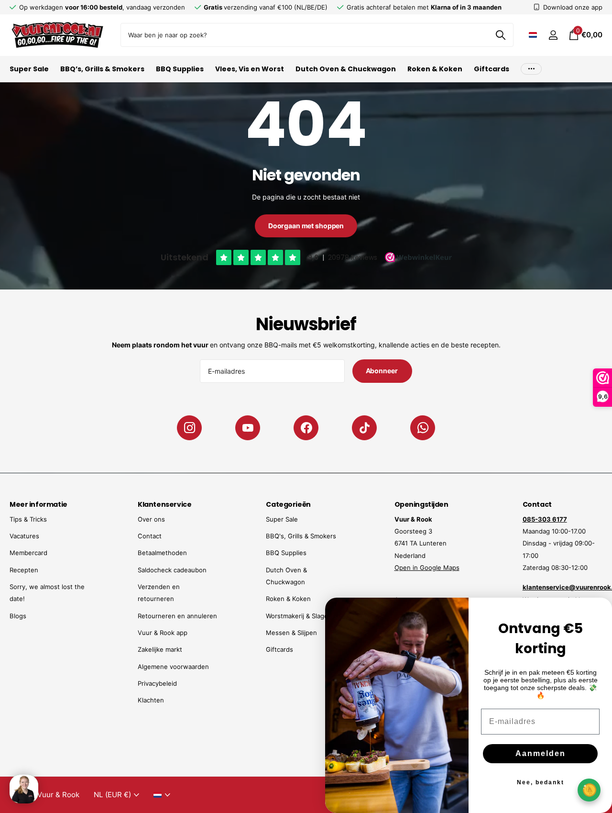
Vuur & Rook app (162, 632)
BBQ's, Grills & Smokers (301, 536)
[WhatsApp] (422, 427)
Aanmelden (540, 753)
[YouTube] (247, 427)
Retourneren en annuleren (177, 616)
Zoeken (500, 35)
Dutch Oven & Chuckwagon (345, 69)
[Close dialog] (598, 611)
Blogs (18, 616)
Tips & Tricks (28, 519)
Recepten (24, 570)
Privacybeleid (157, 683)
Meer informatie (38, 504)
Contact (150, 536)
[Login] (552, 35)
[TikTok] (364, 427)
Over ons (151, 519)
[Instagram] (189, 427)
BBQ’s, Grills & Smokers (102, 69)
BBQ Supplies (180, 69)
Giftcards (491, 69)
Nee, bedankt (540, 782)
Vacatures (24, 536)
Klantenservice (164, 504)
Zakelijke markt (160, 649)
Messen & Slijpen (291, 632)
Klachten (151, 700)
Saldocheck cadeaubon (172, 570)
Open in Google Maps (426, 567)
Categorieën (288, 504)
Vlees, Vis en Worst (249, 69)
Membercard (28, 553)
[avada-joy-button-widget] (589, 790)
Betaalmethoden (162, 553)
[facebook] (306, 427)
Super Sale (29, 69)
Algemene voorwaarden (173, 666)
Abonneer (382, 371)
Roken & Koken (434, 69)
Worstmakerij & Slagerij (299, 616)
